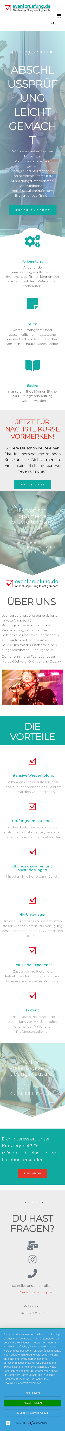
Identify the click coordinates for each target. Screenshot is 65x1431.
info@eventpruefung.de (32, 1292)
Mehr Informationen (32, 1412)
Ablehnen (32, 1393)
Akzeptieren (32, 1402)
